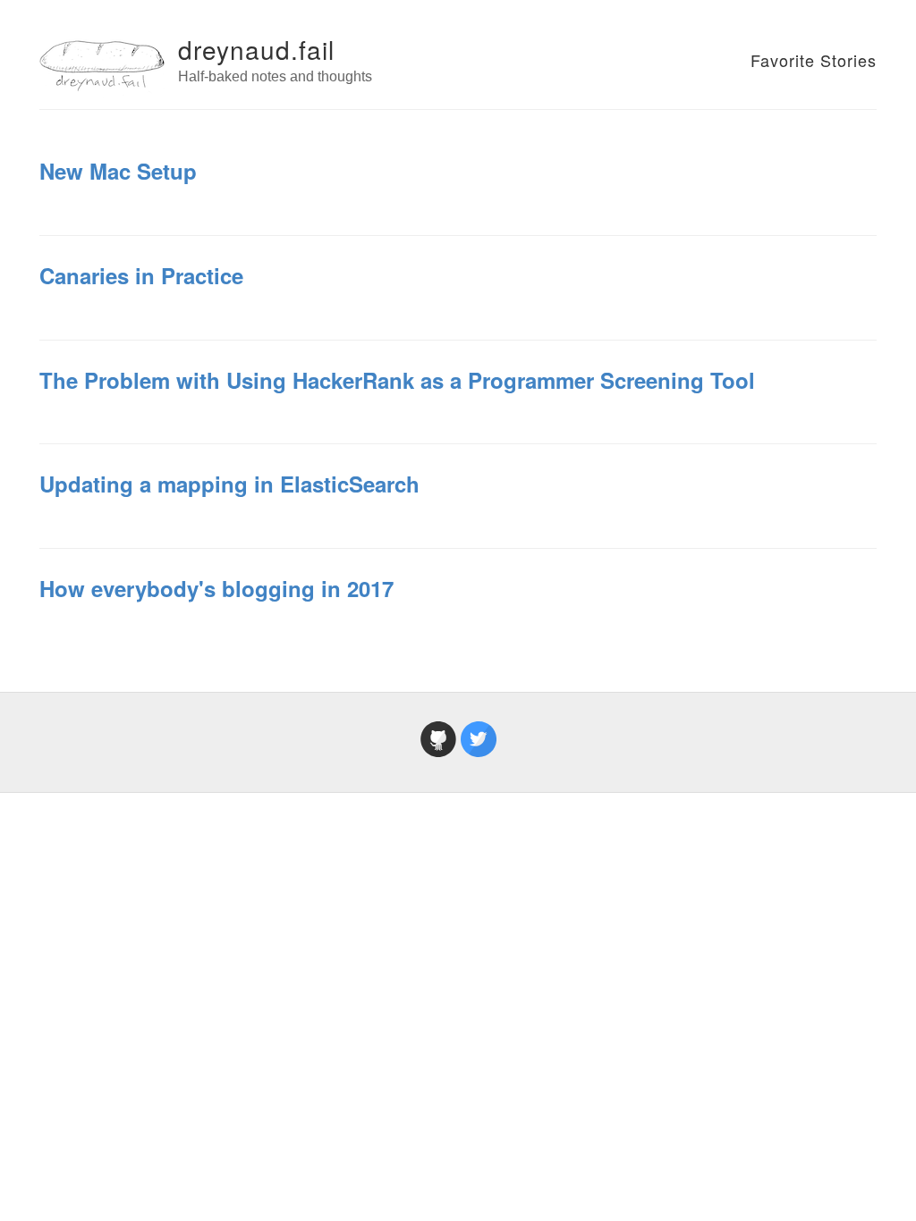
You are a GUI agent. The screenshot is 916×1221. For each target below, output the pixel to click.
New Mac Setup (118, 171)
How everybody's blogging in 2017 (216, 588)
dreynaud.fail (256, 49)
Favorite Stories (814, 60)
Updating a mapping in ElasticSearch (229, 483)
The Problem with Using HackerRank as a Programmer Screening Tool (397, 380)
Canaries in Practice (141, 275)
